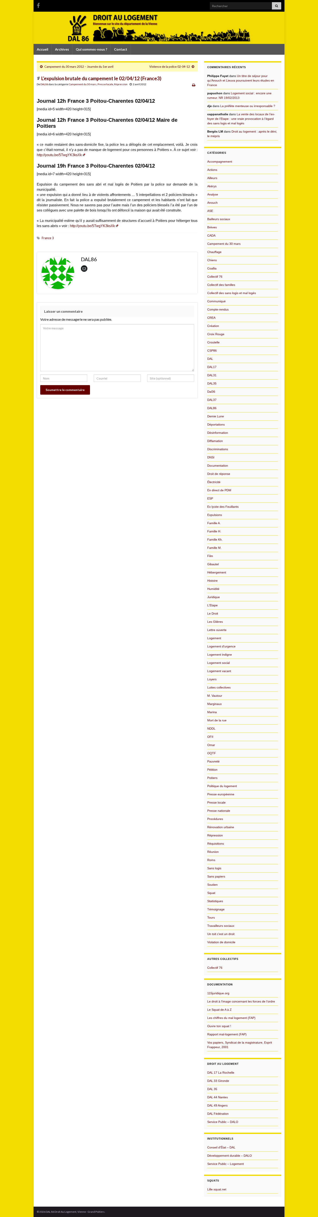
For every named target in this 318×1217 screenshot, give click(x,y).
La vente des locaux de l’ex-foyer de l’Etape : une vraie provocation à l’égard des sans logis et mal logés (241, 118)
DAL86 (44, 84)
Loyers (212, 679)
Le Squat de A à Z (219, 1009)
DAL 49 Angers (217, 1105)
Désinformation (217, 432)
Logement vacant (219, 671)
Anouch (212, 202)
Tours (211, 917)
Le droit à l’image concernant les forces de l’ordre (241, 1001)
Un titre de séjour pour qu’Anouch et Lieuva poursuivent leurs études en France (240, 80)
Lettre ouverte (216, 630)
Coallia (212, 268)
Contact (120, 49)
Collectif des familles (221, 285)
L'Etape (212, 605)
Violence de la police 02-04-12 (169, 66)
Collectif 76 (214, 276)
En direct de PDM (219, 490)
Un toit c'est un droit (220, 934)
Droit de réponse (218, 474)
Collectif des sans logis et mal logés (231, 293)
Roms (211, 860)
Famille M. (214, 547)
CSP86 (212, 350)
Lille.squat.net (216, 1189)
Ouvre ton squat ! (219, 1026)
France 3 (48, 238)
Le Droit (212, 613)
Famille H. (214, 531)
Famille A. (214, 523)
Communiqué (216, 301)
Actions (212, 169)
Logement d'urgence (221, 646)
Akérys (212, 186)
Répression (120, 84)
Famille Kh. (215, 539)
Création (213, 326)
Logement (214, 638)
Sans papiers (216, 876)
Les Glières (215, 621)
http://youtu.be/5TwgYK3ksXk (59, 155)
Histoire (212, 580)
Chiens (212, 260)
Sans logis (214, 868)
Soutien (212, 884)
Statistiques (215, 901)
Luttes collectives (219, 687)
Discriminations (217, 449)
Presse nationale (218, 810)
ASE (210, 211)
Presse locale (105, 84)
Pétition (212, 769)
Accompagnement (219, 161)
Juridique (213, 597)
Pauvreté (213, 761)
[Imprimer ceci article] (193, 85)
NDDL (211, 728)
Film (210, 556)
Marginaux (214, 704)
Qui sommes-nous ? (91, 49)
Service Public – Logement (225, 1164)
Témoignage (216, 909)
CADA (211, 235)
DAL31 (212, 375)
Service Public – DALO (222, 1122)
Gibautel (213, 564)
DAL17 (212, 367)
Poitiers (212, 778)
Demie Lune (215, 416)
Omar (211, 745)
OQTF (211, 753)
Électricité (213, 482)
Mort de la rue (216, 720)
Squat (211, 893)
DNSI (210, 457)
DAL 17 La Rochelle (220, 1072)
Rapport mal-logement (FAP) (227, 1034)
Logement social (218, 663)
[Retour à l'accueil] (159, 28)
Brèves (212, 227)
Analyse (212, 194)
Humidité (213, 589)
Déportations (216, 424)
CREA (211, 317)
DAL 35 (212, 1089)
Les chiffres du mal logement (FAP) (231, 1018)
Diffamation (215, 441)
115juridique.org (218, 993)
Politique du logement (222, 786)
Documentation (217, 465)
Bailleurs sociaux (218, 219)
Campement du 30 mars (82, 84)
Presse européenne (220, 794)
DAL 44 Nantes (217, 1097)
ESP (210, 498)
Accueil (42, 49)
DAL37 (212, 400)
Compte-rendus (218, 309)
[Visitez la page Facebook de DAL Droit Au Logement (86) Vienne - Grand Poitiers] (38, 5)
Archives (62, 49)
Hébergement (216, 572)
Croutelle (213, 342)
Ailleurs (212, 178)
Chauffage (214, 252)
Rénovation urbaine (220, 827)
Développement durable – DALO (229, 1155)
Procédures (215, 819)
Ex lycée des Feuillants (223, 506)
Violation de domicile (221, 942)
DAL (210, 358)
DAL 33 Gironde (218, 1080)
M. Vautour (214, 695)
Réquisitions (215, 843)
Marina (212, 712)
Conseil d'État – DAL (221, 1147)
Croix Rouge (215, 334)
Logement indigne (219, 654)
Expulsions (214, 515)
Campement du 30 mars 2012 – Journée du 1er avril (78, 66)
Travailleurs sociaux (220, 925)
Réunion (213, 852)
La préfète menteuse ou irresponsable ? (247, 106)
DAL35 (212, 383)
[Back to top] (308, 1207)
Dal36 (211, 391)
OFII (210, 736)
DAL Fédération (218, 1113)
